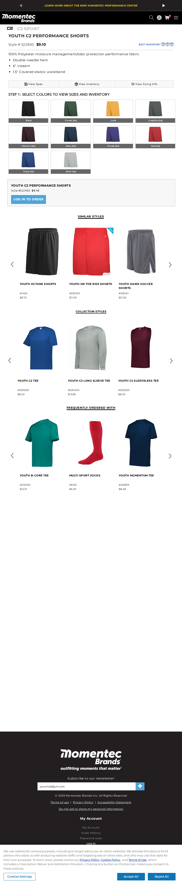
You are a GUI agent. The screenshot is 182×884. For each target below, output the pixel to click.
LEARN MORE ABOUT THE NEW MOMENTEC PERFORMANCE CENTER (91, 5)
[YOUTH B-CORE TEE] (42, 466)
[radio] (28, 112)
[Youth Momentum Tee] (141, 466)
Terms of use (60, 802)
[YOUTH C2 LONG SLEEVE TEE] (90, 371)
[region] (91, 864)
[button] (152, 19)
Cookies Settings (19, 876)
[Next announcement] (162, 6)
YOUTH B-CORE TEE (34, 475)
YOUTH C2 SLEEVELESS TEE (138, 380)
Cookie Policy (111, 860)
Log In (91, 843)
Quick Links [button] (159, 19)
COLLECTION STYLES (91, 311)
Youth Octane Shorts (38, 284)
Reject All (161, 876)
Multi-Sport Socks (85, 475)
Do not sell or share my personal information (91, 809)
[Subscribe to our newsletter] (140, 786)
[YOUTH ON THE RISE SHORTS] (91, 275)
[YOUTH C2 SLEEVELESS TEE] (141, 371)
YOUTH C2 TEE (28, 380)
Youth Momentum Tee (136, 475)
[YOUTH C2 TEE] (40, 371)
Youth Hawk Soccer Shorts (136, 286)
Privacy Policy (83, 802)
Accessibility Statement (114, 802)
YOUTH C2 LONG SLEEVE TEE (89, 380)
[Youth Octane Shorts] (42, 275)
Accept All (131, 876)
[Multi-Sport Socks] (91, 466)
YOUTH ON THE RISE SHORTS (90, 284)
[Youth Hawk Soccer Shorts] (141, 275)
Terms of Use (137, 860)
